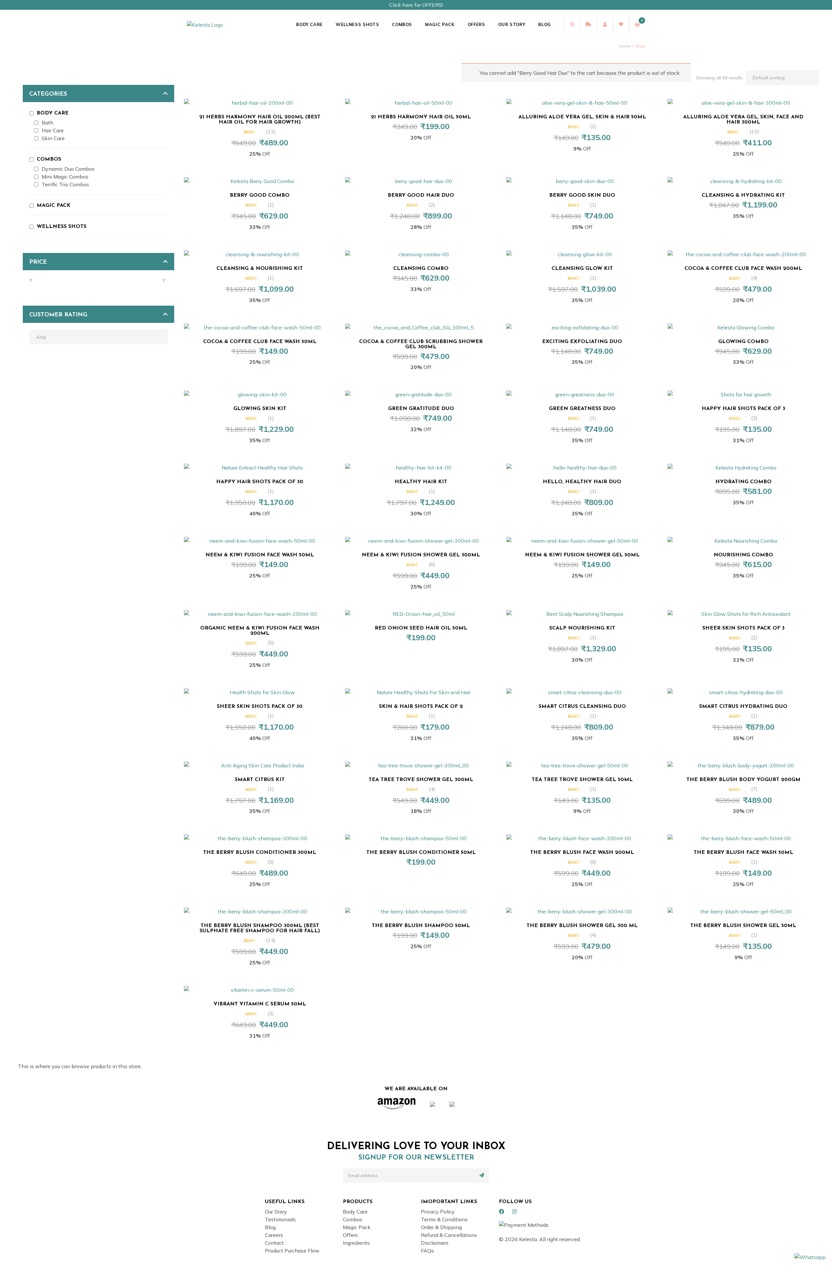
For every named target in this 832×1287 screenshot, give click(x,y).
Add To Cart (263, 99)
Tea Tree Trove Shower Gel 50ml (582, 779)
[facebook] (501, 1211)
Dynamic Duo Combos (68, 169)
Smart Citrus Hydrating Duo (743, 706)
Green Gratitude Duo (421, 408)
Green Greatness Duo (582, 408)
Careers (274, 1235)
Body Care (309, 24)
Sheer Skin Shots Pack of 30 (260, 706)
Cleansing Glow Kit (582, 268)
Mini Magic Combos (65, 176)
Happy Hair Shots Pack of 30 (259, 481)
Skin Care (53, 138)
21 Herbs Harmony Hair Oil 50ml (421, 117)
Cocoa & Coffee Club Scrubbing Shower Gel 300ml (421, 344)
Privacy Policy (438, 1211)
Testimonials (280, 1219)
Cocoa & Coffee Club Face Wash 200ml (743, 268)
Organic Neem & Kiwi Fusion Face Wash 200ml (259, 631)
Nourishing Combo (743, 555)
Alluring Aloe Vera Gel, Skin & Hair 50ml (582, 117)
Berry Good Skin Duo (582, 195)
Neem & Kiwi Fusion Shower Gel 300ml (421, 555)
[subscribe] (481, 1175)
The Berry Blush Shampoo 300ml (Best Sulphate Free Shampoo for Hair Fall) (260, 928)
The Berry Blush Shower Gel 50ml (743, 925)
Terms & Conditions (444, 1219)
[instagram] (514, 1211)
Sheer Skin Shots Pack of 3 (743, 628)
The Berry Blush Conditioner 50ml (421, 852)
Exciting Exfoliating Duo (582, 341)
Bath (47, 122)
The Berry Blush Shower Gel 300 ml (582, 925)
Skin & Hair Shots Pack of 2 (421, 706)
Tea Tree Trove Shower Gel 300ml (421, 779)
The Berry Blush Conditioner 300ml (259, 852)
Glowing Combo (743, 341)
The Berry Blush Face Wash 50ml (743, 852)
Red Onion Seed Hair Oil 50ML (421, 628)
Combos (402, 24)
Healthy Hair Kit (421, 481)
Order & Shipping (441, 1227)
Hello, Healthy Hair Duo (582, 481)
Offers (476, 24)
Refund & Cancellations (449, 1235)
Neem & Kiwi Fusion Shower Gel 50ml (582, 555)
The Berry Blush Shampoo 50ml (421, 925)
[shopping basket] (637, 24)
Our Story (512, 24)
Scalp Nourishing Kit (582, 628)
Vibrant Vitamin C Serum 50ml (260, 1004)
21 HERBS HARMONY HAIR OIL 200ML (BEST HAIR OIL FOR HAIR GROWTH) (259, 119)
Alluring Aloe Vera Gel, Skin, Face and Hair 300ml (743, 119)
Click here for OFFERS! (416, 5)
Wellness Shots (357, 24)
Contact (274, 1243)
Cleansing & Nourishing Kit (259, 268)
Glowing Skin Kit (259, 408)
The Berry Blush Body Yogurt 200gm (743, 779)
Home (625, 46)
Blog (544, 24)
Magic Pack (440, 24)
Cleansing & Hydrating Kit (743, 195)
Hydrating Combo (743, 481)
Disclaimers (434, 1243)
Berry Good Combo (260, 195)
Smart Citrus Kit (260, 779)
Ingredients (356, 1243)
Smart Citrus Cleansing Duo (582, 706)
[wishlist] (621, 24)
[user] (604, 24)
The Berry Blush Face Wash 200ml (582, 852)
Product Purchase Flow (292, 1250)
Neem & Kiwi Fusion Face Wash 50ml (259, 555)
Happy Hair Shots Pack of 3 (743, 408)
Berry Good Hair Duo (421, 195)
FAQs (427, 1250)
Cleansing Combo (420, 268)
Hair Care (53, 130)
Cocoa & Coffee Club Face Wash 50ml (260, 341)
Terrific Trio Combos (65, 184)
